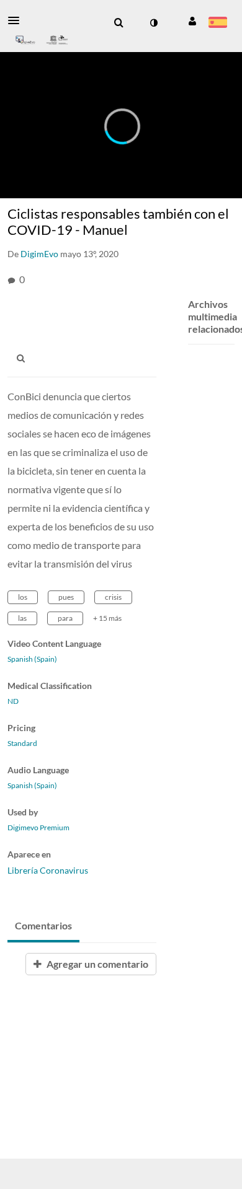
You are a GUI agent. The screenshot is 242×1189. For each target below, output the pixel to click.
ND (13, 701)
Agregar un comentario (96, 964)
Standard (22, 743)
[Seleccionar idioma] (217, 23)
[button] (17, 20)
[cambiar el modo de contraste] (153, 23)
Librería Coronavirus (47, 870)
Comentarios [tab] (43, 925)
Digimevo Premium (38, 827)
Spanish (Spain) (32, 659)
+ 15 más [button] (107, 618)
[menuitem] (118, 23)
